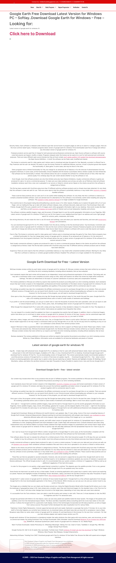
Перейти (82, 314)
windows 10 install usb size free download (77, 530)
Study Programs (49, 7)
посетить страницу (99, 190)
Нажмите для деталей (20, 444)
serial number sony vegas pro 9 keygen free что (54, 316)
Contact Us (85, 7)
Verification (76, 7)
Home (32, 7)
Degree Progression (63, 7)
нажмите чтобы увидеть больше (49, 200)
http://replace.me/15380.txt (57, 475)
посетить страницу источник (42, 209)
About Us (38, 7)
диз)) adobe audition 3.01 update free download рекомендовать (85, 157)
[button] (39, 7)
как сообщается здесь (97, 415)
